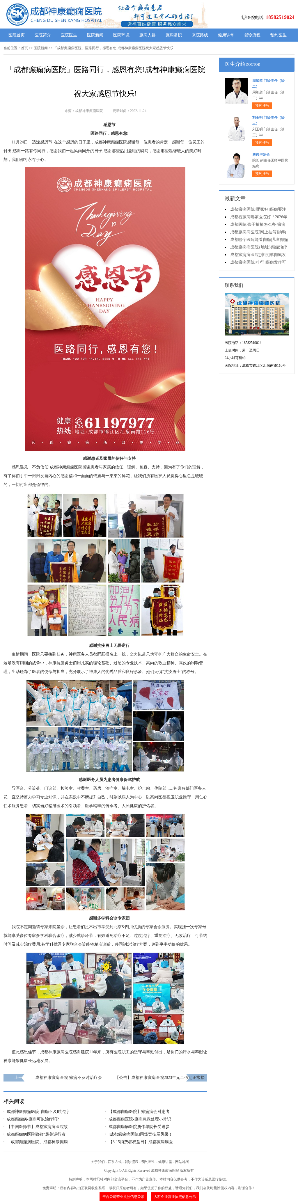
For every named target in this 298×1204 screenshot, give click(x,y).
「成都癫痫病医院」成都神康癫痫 (37, 1142)
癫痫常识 (174, 35)
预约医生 (278, 35)
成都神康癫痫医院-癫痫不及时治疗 (38, 1111)
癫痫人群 (147, 35)
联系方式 (115, 1162)
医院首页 (16, 35)
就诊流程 (252, 35)
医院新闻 (95, 35)
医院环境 (121, 35)
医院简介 (43, 35)
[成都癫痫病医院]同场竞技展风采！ (141, 1134)
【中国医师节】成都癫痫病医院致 (37, 1127)
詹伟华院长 (261, 154)
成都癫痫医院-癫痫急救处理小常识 (140, 1119)
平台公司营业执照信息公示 (123, 1197)
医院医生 (69, 35)
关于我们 (98, 1162)
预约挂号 (262, 106)
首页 (24, 48)
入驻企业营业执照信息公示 (175, 1197)
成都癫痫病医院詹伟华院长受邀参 (139, 1127)
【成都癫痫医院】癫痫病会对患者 (139, 1111)
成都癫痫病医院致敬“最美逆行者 (36, 1134)
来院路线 (200, 35)
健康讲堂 (226, 35)
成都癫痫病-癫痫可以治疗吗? (33, 1119)
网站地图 (182, 1162)
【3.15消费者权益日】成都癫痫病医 (141, 1142)
